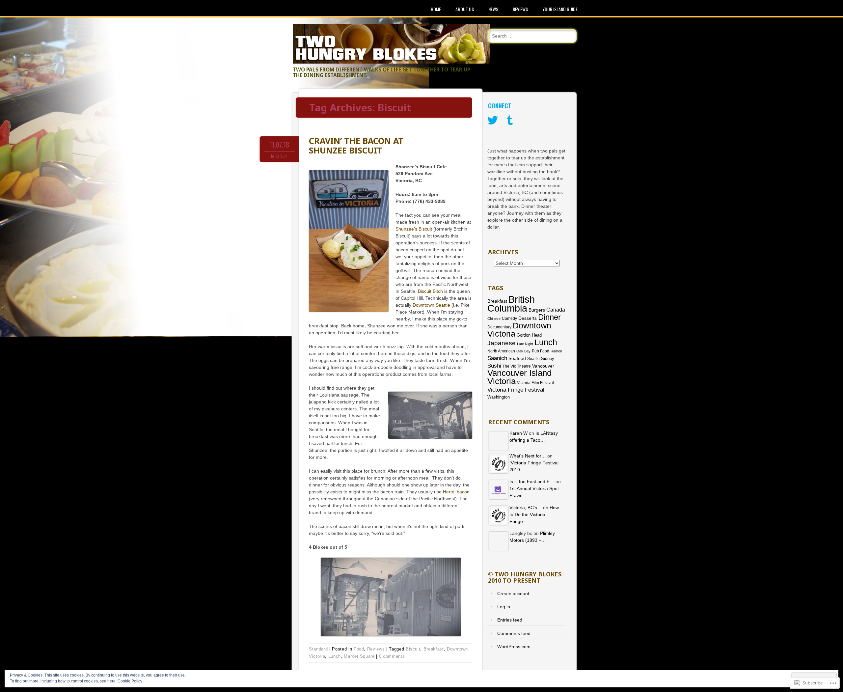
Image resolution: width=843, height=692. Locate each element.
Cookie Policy (130, 681)
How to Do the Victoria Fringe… (534, 514)
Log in (503, 606)
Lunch (334, 656)
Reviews (520, 9)
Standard (318, 649)
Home (436, 9)
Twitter (492, 120)
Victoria (501, 381)
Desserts (527, 318)
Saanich (497, 358)
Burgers (537, 310)
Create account (513, 593)
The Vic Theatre (517, 366)
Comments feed (513, 633)
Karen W (518, 433)
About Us (464, 9)
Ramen (556, 351)
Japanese (501, 343)
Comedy (509, 318)
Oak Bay (523, 351)
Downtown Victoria (519, 329)
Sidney (547, 358)
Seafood (517, 358)
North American (501, 351)
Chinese (494, 318)
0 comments (392, 656)
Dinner (549, 317)
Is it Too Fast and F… (531, 481)
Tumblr (509, 120)
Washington (498, 397)
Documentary (499, 327)
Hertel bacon (456, 491)
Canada (555, 310)
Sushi (494, 366)
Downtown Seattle (431, 305)
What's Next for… (527, 455)
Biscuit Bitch (430, 291)
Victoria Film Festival (535, 382)
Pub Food (540, 351)
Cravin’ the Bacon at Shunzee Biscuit (356, 145)
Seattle (533, 358)
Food (359, 649)
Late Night (525, 344)
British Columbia (511, 304)
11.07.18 (279, 145)
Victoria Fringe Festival (515, 390)
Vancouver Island (519, 372)
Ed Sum (281, 156)
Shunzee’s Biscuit (413, 229)
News (493, 9)
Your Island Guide (560, 9)
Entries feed (509, 620)
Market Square (359, 656)
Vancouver (543, 366)
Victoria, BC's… (525, 507)
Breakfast (433, 649)
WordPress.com (513, 646)
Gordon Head (529, 335)
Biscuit (413, 649)
